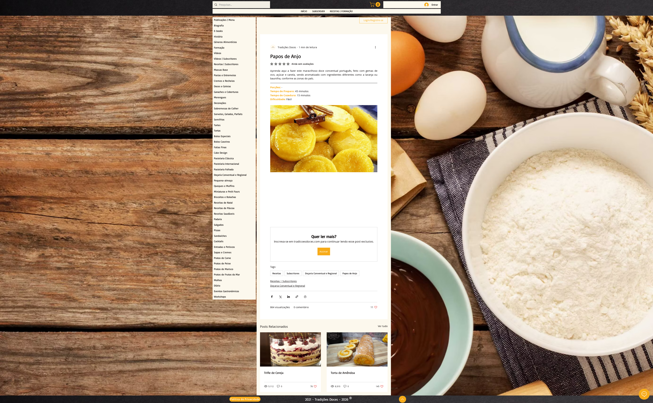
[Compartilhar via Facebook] (271, 297)
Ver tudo (383, 326)
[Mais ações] (375, 47)
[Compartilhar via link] (296, 297)
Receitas (276, 274)
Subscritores (293, 274)
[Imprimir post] (305, 297)
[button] (375, 4)
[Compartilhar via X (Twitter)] (280, 297)
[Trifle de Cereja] (290, 350)
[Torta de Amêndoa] (357, 350)
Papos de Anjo (349, 274)
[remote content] (323, 200)
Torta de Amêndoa (343, 373)
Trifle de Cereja (273, 373)
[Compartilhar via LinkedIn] (288, 297)
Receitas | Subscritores (283, 281)
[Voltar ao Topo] (402, 399)
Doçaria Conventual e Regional (321, 274)
